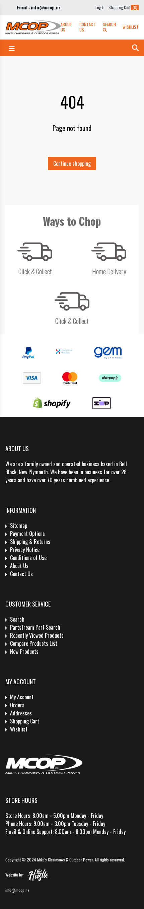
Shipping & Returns (30, 542)
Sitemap (18, 525)
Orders (17, 705)
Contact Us (87, 27)
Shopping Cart (24, 721)
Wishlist (131, 27)
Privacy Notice (25, 550)
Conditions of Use (28, 558)
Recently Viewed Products (37, 635)
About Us (66, 27)
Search (109, 24)
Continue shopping (72, 163)
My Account (21, 697)
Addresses (21, 713)
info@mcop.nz (17, 890)
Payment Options (27, 534)
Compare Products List (33, 643)
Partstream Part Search (35, 627)
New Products (24, 651)
